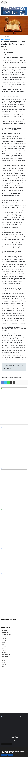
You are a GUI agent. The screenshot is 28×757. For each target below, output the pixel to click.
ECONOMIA (4, 640)
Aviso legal (14, 736)
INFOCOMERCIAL (5, 646)
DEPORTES (4, 638)
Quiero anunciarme (14, 738)
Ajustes (16, 754)
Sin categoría (4, 662)
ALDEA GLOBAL (5, 632)
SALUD (3, 658)
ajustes (12, 752)
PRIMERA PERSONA (6, 654)
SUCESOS (4, 666)
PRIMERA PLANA (7, 39)
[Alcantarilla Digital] (4, 3)
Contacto (14, 740)
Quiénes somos (14, 734)
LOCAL (3, 648)
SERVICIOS (4, 660)
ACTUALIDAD (5, 630)
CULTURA (4, 636)
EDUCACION (4, 642)
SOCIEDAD (4, 664)
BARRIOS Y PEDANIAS (6, 634)
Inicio (3, 36)
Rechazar (10, 754)
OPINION (7, 36)
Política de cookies (14, 737)
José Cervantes (10, 377)
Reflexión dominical (17, 377)
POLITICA (4, 652)
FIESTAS (3, 644)
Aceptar (4, 754)
